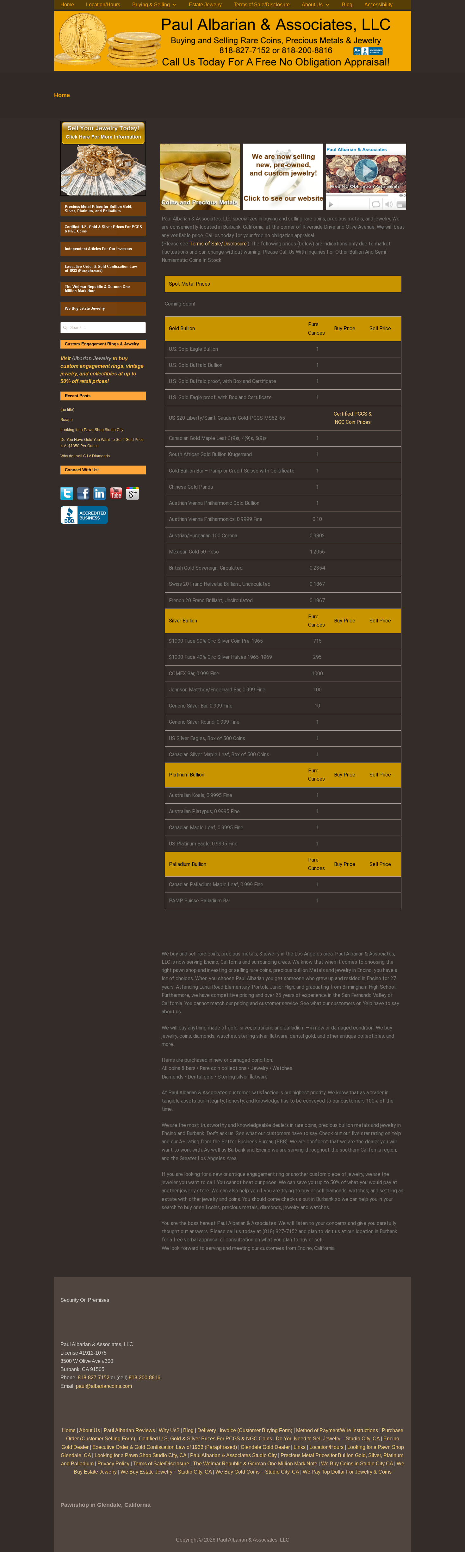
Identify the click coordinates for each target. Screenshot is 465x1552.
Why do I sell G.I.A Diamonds (85, 456)
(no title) (67, 409)
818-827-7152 (93, 1377)
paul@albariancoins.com (104, 1386)
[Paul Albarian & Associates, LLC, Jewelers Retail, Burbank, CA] (84, 515)
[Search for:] (103, 327)
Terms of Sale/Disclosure (218, 244)
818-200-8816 (144, 1377)
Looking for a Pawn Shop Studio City (91, 430)
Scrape (66, 419)
